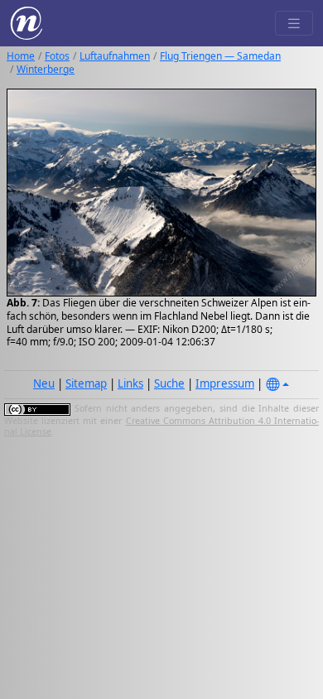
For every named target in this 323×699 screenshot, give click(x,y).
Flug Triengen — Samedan (220, 56)
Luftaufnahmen (115, 56)
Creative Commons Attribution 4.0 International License (161, 426)
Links (130, 383)
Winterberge (46, 69)
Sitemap (86, 383)
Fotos (57, 56)
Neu (44, 383)
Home (21, 56)
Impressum (224, 383)
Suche (169, 383)
